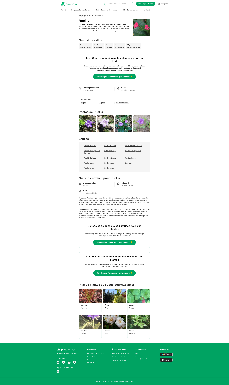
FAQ (136, 353)
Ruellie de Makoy (110, 146)
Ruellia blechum (110, 163)
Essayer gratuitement (145, 4)
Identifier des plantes (130, 10)
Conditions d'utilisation (119, 357)
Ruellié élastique (90, 158)
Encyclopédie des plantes (88, 15)
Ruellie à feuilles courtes (133, 146)
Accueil (63, 10)
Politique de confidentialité (120, 353)
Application (147, 10)
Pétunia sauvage (110, 151)
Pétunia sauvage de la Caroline (92, 152)
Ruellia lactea (89, 168)
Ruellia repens (89, 163)
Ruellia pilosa (109, 168)
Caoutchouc (129, 163)
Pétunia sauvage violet (133, 151)
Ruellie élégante (110, 158)
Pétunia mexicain (90, 146)
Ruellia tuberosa (130, 158)
